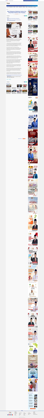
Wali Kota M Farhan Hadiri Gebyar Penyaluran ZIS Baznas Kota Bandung (31, 398)
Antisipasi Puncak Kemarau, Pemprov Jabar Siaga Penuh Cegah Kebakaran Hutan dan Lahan (35, 33)
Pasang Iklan (34, 413)
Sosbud (19, 413)
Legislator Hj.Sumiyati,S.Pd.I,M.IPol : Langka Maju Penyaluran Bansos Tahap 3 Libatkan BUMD (14, 77)
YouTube (13, 415)
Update (24, 138)
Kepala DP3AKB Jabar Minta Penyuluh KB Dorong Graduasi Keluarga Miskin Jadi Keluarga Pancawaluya (30, 33)
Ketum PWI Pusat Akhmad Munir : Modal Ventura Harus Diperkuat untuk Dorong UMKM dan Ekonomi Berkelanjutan (31, 0)
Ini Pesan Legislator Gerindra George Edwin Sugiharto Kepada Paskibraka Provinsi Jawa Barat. (31, 403)
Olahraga (20, 414)
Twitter (11, 415)
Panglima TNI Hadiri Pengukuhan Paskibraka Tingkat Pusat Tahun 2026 (30, 19)
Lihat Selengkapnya (33, 408)
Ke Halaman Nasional (33, 21)
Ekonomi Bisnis (29, 413)
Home (7, 0)
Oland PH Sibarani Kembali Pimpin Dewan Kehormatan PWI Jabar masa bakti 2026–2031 (35, 28)
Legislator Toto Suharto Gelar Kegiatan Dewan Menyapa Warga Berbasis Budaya (30, 395)
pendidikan (16, 413)
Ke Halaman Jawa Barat (33, 35)
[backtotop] (22, 410)
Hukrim (15, 414)
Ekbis (7, 79)
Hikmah (29, 414)
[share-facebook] (24, 15)
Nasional (10, 79)
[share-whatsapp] (26, 15)
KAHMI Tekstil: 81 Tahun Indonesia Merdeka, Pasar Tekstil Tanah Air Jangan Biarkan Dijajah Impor (35, 19)
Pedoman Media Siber (35, 414)
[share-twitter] (25, 15)
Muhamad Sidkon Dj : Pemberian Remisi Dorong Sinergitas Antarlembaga (31, 406)
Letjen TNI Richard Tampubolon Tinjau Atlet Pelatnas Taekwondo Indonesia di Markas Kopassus (30, 14)
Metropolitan (25, 413)
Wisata (24, 414)
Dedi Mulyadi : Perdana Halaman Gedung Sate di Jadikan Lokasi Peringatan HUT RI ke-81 (30, 28)
